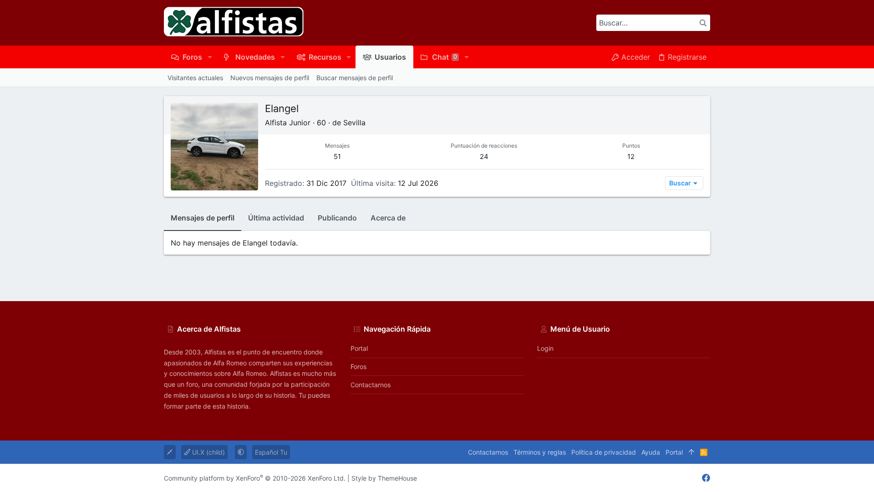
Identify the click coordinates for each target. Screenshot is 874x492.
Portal (359, 348)
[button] (210, 57)
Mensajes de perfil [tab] (202, 217)
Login (545, 348)
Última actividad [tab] (276, 217)
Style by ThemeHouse (384, 478)
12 (631, 156)
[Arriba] (691, 452)
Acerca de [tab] (388, 217)
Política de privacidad (603, 452)
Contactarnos (371, 385)
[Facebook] (706, 478)
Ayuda (650, 452)
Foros (358, 366)
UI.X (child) (207, 452)
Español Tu (271, 452)
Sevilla (354, 122)
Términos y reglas (539, 452)
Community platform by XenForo (255, 478)
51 (337, 156)
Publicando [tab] (337, 217)
